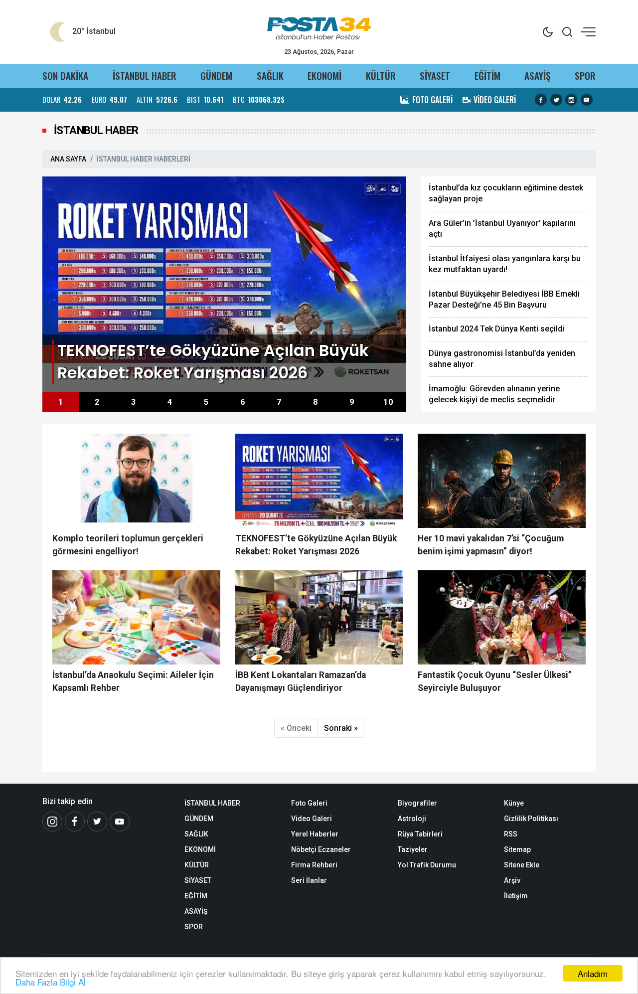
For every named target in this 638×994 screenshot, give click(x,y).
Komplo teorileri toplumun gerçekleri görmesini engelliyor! (127, 544)
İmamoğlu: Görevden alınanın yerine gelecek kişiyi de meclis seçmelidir (494, 394)
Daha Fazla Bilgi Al (50, 982)
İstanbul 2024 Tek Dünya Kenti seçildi (496, 328)
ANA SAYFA (68, 159)
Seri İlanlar (309, 880)
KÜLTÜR (381, 75)
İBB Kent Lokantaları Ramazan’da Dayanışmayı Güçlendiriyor (300, 681)
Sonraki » (341, 728)
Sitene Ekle (521, 865)
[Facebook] (75, 821)
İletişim (516, 896)
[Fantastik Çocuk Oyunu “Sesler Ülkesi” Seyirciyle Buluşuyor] (502, 617)
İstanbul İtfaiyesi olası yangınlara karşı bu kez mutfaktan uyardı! (505, 264)
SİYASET (435, 75)
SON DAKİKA (65, 75)
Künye (514, 803)
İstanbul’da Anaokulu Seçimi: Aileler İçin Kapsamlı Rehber (133, 681)
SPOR (585, 75)
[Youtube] (120, 821)
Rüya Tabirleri (420, 834)
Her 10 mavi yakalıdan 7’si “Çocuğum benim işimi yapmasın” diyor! (491, 544)
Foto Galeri (309, 803)
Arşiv (512, 880)
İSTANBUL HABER (144, 75)
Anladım (593, 973)
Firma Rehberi (314, 865)
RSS (510, 834)
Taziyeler (413, 849)
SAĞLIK (270, 75)
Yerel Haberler (314, 834)
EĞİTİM (487, 75)
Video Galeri (311, 819)
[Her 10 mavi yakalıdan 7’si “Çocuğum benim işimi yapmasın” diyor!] (502, 481)
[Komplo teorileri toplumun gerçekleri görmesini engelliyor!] (136, 481)
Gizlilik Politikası (531, 819)
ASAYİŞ (537, 75)
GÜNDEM (216, 75)
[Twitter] (97, 821)
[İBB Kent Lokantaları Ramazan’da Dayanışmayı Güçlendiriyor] (319, 617)
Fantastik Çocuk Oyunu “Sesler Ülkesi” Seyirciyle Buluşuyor (495, 681)
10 (388, 402)
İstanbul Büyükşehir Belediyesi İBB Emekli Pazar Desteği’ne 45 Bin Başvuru (504, 299)
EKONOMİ (324, 75)
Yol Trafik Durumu (427, 865)
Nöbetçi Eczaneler (321, 849)
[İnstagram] (52, 821)
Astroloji (412, 819)
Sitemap (517, 849)
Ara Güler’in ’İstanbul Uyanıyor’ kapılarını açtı (502, 228)
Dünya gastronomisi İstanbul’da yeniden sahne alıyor (502, 358)
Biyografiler (417, 803)
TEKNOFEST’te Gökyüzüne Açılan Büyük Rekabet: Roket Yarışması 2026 (316, 544)
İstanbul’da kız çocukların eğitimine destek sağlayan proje (506, 193)
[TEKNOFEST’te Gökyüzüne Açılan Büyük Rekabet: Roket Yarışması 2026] (224, 283)
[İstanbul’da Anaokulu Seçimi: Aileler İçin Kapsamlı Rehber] (136, 617)
